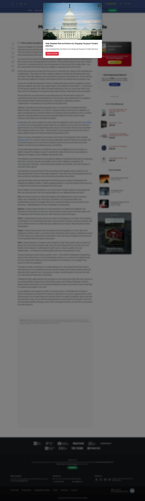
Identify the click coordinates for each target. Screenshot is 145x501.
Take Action (52, 54)
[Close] (99, 5)
